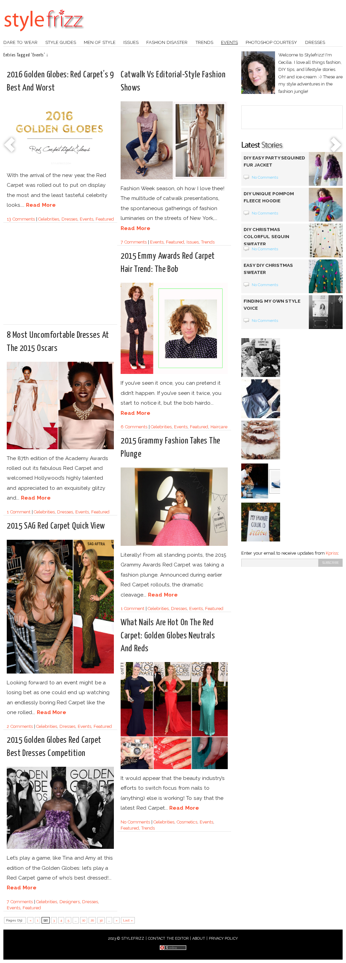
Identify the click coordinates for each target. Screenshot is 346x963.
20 (92, 920)
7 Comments (134, 242)
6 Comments (134, 426)
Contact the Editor (168, 938)
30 (101, 920)
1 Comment (18, 511)
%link (10, 145)
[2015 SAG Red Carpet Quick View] (60, 672)
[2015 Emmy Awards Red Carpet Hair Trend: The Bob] (174, 373)
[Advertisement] (63, 276)
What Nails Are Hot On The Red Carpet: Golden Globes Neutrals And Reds (168, 635)
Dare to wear (20, 42)
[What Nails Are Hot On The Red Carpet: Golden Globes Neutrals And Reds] (174, 768)
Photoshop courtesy (271, 42)
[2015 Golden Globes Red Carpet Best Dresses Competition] (60, 848)
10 (83, 920)
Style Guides (60, 42)
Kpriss (332, 553)
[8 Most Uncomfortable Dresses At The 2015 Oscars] (60, 448)
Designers (69, 901)
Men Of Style (100, 42)
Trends (204, 42)
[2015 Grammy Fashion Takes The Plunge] (174, 545)
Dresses (315, 42)
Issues (131, 42)
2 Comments (20, 726)
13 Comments (21, 219)
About (198, 938)
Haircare (219, 426)
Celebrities (48, 219)
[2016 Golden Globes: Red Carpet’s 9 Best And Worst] (60, 165)
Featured (105, 219)
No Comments (135, 822)
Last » (128, 920)
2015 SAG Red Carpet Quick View (56, 526)
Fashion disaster (167, 42)
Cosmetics (187, 822)
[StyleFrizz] (43, 35)
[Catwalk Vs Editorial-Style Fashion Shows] (174, 178)
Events (229, 42)
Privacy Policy (223, 938)
